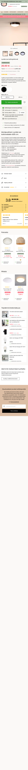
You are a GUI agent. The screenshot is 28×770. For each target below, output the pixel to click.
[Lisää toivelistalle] (24, 102)
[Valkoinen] (10, 89)
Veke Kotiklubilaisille (9, 68)
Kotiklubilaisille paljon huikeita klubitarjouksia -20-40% (14, 14)
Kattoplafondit (20, 11)
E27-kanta (11, 153)
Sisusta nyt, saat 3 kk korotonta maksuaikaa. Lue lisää (14, 16)
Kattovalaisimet (13, 11)
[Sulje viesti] (26, 1)
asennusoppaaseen (10, 165)
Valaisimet (6, 11)
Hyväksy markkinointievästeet (10, 378)
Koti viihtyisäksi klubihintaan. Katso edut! (11, 1)
